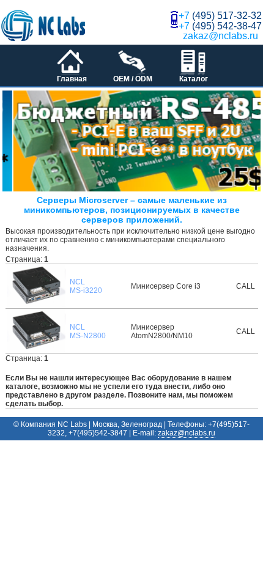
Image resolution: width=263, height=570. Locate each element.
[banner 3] (133, 141)
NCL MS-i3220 (86, 286)
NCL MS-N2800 (88, 331)
